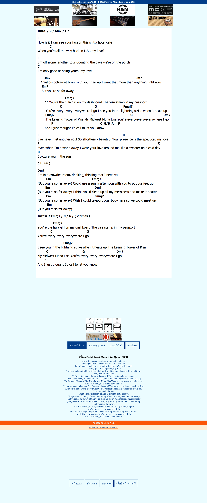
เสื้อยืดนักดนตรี (126, 483)
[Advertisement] (103, 450)
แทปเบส (132, 345)
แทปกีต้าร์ (116, 345)
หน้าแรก (76, 483)
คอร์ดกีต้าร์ (77, 345)
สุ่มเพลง (92, 483)
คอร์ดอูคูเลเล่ (97, 345)
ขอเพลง (107, 483)
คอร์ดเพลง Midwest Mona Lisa (103, 427)
